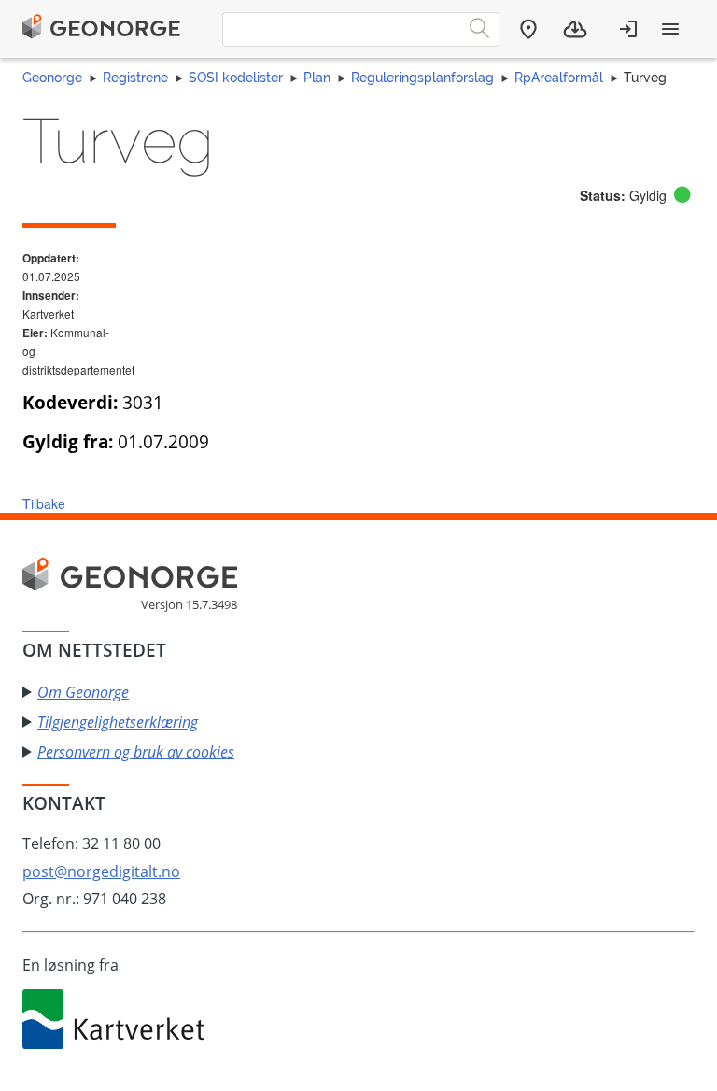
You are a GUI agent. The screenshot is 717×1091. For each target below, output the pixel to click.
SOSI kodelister (236, 77)
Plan (316, 77)
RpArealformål (558, 77)
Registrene (135, 77)
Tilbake (43, 503)
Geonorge (52, 77)
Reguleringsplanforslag (422, 77)
